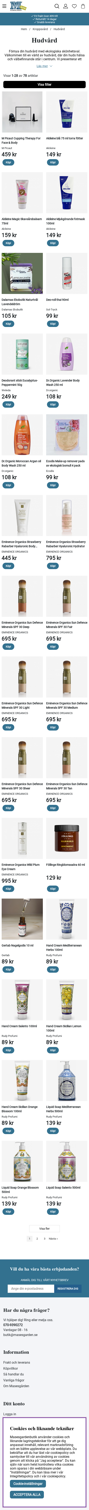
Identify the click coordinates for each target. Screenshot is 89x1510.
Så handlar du (13, 1374)
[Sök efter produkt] (57, 6)
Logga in (9, 1414)
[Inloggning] (65, 6)
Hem (24, 29)
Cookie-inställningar (27, 1484)
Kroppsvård (40, 29)
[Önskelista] (74, 6)
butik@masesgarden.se (20, 1335)
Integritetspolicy (21, 1476)
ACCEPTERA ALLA (26, 1495)
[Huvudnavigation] (6, 6)
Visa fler (44, 1228)
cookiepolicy (56, 1476)
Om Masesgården (16, 1386)
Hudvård (59, 29)
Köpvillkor (10, 1368)
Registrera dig (68, 1288)
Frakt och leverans (16, 1362)
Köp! (8, 162)
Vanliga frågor (13, 1380)
